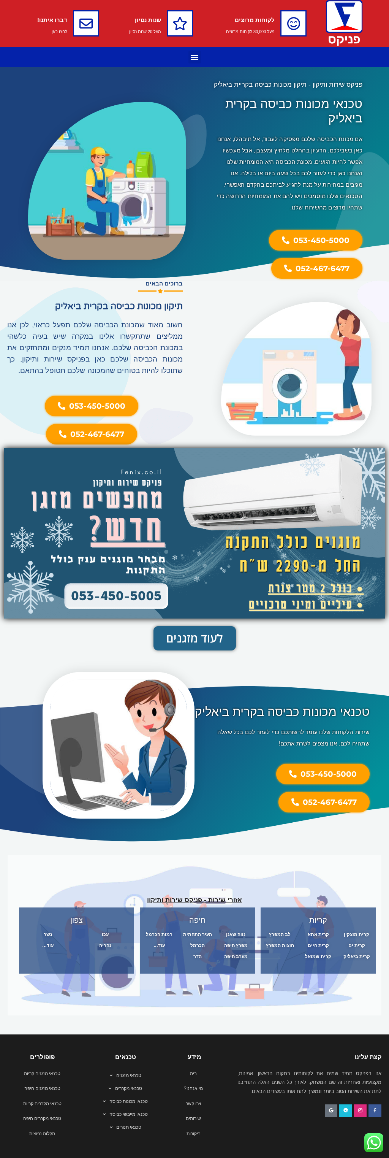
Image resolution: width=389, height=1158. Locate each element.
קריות (318, 920)
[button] (194, 57)
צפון (76, 920)
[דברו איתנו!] (86, 23)
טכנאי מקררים (128, 1088)
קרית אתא (318, 934)
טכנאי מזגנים (128, 1075)
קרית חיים (318, 945)
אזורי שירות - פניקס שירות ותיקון (194, 900)
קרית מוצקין (356, 934)
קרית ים (356, 945)
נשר (48, 934)
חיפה (197, 920)
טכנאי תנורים (128, 1127)
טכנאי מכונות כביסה (128, 1101)
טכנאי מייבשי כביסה (128, 1114)
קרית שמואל (318, 956)
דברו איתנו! (52, 20)
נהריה (105, 945)
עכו (105, 934)
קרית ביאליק (356, 956)
